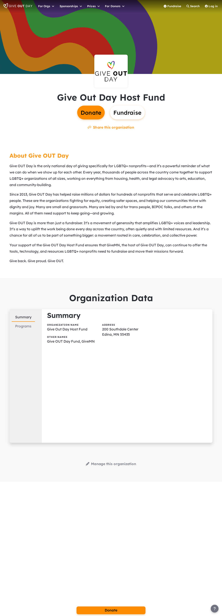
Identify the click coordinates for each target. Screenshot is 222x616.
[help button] (215, 609)
